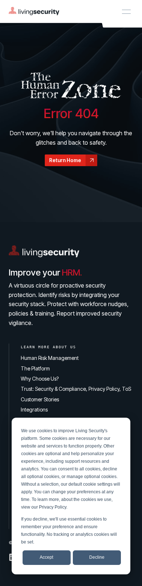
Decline (96, 557)
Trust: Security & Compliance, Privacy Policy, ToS (76, 389)
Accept (46, 557)
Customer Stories (40, 399)
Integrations (34, 409)
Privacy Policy (52, 507)
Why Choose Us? (40, 379)
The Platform (35, 368)
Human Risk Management (50, 358)
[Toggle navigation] (126, 11)
